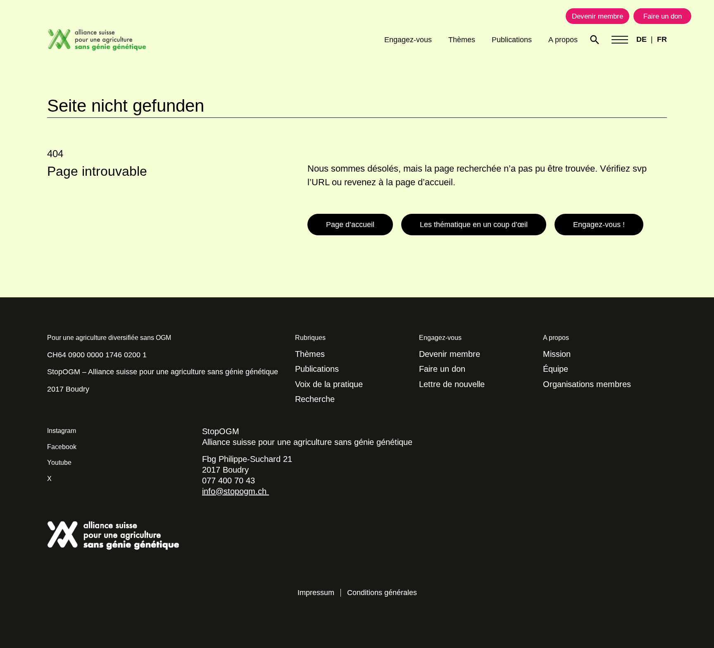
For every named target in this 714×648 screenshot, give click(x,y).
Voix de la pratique (329, 384)
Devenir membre (449, 354)
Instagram (61, 430)
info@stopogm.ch (235, 491)
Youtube (59, 462)
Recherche (315, 399)
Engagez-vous (408, 40)
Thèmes (461, 40)
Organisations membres (587, 384)
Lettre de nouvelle (452, 384)
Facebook (61, 446)
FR (662, 39)
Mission (557, 354)
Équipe (555, 368)
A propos (563, 40)
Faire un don (442, 368)
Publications (512, 40)
